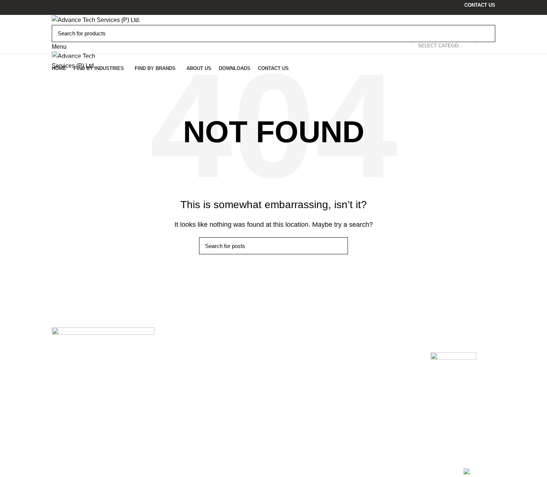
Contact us (293, 378)
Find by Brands (299, 399)
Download (292, 368)
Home (287, 348)
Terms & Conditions (381, 368)
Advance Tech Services (201, 352)
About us (291, 358)
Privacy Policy (374, 348)
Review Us (447, 387)
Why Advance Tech (304, 388)
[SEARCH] (485, 33)
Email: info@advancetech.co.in (100, 430)
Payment (366, 378)
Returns (365, 358)
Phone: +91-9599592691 (91, 422)
